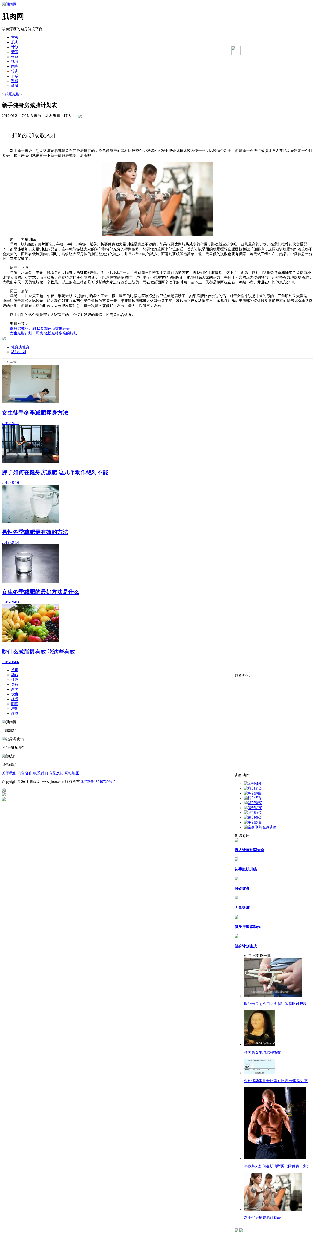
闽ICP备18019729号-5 (98, 782)
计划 (14, 47)
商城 (14, 86)
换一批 (265, 956)
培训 (14, 71)
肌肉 (14, 42)
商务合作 (25, 773)
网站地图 (72, 773)
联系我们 (40, 773)
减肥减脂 (12, 94)
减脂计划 (18, 352)
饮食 (14, 57)
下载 (14, 76)
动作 (14, 675)
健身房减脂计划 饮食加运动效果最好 (40, 328)
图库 (14, 66)
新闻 (14, 52)
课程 (14, 81)
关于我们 (9, 773)
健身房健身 (20, 347)
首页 (14, 37)
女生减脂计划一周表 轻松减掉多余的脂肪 (43, 333)
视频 (14, 61)
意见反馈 (56, 773)
